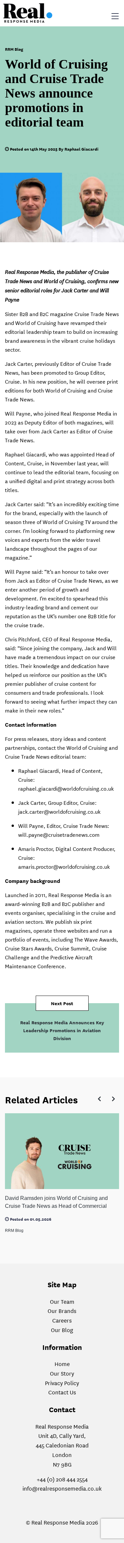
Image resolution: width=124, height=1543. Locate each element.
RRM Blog (14, 48)
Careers (62, 1320)
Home (62, 1363)
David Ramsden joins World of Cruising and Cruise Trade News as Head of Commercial (56, 1202)
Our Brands (62, 1310)
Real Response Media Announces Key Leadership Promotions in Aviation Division (62, 1030)
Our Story (62, 1373)
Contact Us (62, 1392)
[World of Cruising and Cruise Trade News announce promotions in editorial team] (62, 207)
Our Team (62, 1301)
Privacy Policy (62, 1383)
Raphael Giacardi (81, 148)
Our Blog (62, 1329)
